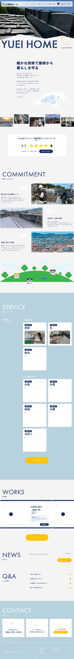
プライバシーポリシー (57, 648)
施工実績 (41, 651)
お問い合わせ (55, 650)
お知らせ (41, 653)
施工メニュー (42, 650)
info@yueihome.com (37, 632)
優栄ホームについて (44, 648)
